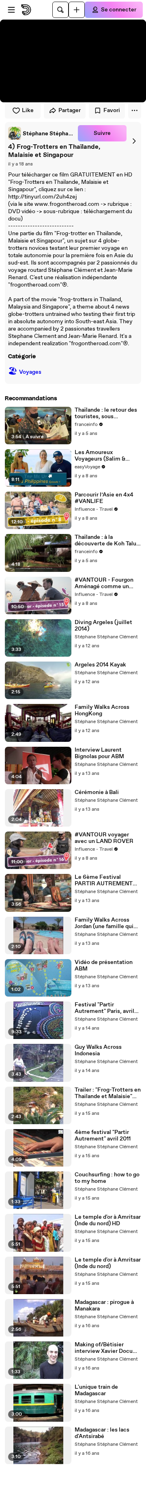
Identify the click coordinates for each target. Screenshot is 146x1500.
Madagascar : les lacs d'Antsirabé (102, 1433)
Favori (111, 110)
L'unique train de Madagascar (96, 1390)
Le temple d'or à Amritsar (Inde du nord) (108, 1263)
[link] (41, 133)
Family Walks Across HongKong (102, 710)
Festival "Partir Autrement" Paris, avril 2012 (104, 1008)
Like (28, 110)
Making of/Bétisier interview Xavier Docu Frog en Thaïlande (104, 1347)
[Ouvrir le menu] (11, 10)
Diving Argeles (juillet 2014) (103, 625)
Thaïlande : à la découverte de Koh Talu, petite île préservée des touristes (106, 540)
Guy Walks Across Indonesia (98, 1050)
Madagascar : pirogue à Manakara (104, 1305)
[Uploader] (77, 10)
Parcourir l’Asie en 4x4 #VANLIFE (104, 498)
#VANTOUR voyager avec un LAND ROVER (104, 838)
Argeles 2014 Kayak (100, 665)
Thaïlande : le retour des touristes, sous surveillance (106, 413)
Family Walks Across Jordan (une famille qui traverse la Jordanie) (104, 923)
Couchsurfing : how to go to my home (107, 1178)
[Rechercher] (60, 10)
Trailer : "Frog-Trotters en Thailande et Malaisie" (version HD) (108, 1093)
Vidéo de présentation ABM (104, 965)
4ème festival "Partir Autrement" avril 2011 (103, 1135)
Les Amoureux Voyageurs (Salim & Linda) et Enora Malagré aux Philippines (106, 455)
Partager (69, 110)
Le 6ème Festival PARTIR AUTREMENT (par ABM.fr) (104, 880)
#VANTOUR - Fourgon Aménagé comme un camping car (104, 583)
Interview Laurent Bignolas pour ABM (99, 753)
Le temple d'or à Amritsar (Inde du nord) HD (108, 1220)
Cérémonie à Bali (97, 792)
